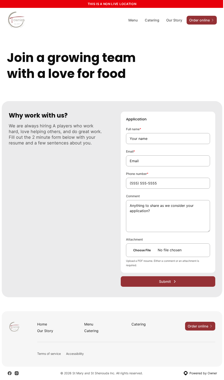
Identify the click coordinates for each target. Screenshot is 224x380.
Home (42, 324)
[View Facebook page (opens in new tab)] (9, 373)
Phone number (143, 174)
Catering (152, 20)
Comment (133, 196)
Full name (139, 129)
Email (136, 151)
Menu (133, 20)
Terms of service (49, 353)
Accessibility (75, 353)
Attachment (134, 239)
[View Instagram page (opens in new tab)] (16, 373)
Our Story (174, 20)
